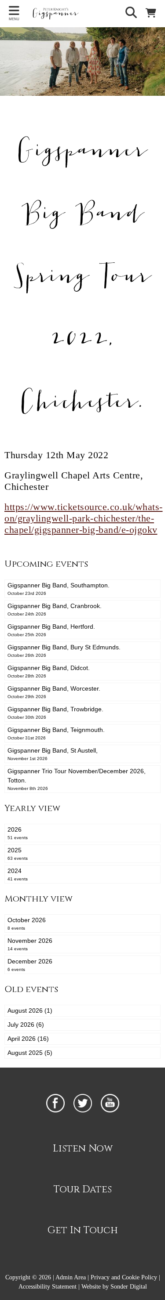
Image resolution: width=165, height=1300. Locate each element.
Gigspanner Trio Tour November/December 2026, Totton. (76, 779)
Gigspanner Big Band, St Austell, (52, 754)
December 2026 (29, 965)
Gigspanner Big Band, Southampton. (58, 589)
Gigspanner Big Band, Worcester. (53, 692)
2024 (17, 874)
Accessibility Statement (47, 1286)
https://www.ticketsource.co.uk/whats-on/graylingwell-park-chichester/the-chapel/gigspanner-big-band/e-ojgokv (83, 518)
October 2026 (26, 923)
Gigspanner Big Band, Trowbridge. (55, 713)
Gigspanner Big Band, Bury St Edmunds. (64, 651)
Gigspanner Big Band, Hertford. (51, 630)
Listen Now (83, 1148)
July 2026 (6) (25, 1024)
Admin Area (70, 1277)
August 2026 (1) (29, 1010)
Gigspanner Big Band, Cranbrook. (54, 609)
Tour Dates (83, 1189)
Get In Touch (83, 1230)
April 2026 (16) (28, 1038)
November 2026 (29, 944)
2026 (17, 833)
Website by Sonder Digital (114, 1286)
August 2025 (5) (29, 1052)
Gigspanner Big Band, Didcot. (48, 671)
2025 (17, 854)
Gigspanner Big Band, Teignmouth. (56, 733)
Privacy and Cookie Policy (124, 1277)
